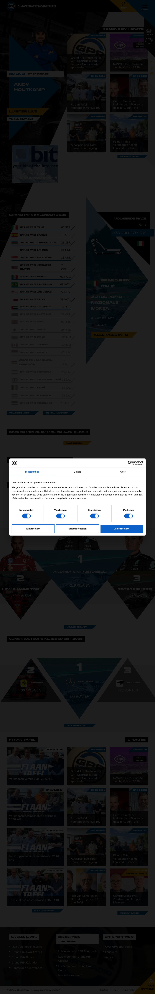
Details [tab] (77, 471)
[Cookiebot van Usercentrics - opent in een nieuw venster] (130, 463)
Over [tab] (122, 471)
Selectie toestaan (78, 528)
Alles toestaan (121, 528)
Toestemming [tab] (32, 471)
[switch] (60, 516)
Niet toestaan (33, 528)
